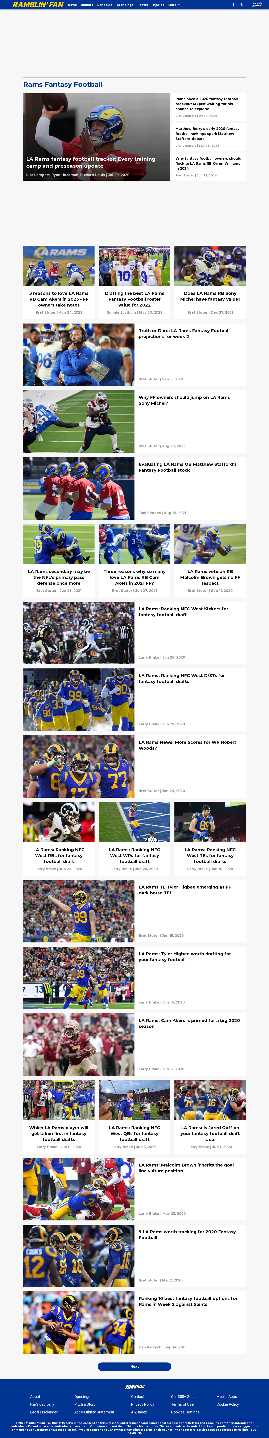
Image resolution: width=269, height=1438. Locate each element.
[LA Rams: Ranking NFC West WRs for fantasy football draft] (134, 839)
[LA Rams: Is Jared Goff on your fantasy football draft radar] (210, 1117)
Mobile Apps (226, 1396)
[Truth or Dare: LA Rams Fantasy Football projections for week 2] (134, 355)
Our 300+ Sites (183, 1396)
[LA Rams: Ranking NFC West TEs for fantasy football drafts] (210, 839)
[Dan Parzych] (150, 1347)
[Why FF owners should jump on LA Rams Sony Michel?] (134, 421)
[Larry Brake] (149, 657)
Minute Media (36, 1423)
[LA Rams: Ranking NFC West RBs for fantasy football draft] (59, 839)
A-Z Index (139, 1412)
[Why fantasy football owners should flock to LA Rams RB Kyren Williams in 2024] (209, 166)
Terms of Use (182, 1404)
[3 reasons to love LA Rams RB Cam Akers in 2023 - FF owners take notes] (59, 282)
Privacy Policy (142, 1404)
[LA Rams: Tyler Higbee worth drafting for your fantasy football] (134, 978)
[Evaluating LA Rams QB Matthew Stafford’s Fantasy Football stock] (134, 488)
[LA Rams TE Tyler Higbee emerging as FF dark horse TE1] (134, 911)
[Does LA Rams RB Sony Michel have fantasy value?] (210, 282)
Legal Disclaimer (44, 1412)
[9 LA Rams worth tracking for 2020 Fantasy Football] (134, 1256)
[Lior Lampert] (185, 116)
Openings (82, 1396)
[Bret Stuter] (184, 175)
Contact (137, 1396)
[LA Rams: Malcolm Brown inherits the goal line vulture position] (134, 1189)
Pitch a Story (84, 1404)
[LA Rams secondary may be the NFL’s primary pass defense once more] (59, 561)
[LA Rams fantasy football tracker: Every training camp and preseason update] (96, 137)
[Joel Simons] (150, 512)
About (35, 1396)
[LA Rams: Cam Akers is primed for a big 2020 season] (134, 1044)
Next (135, 1367)
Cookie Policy (227, 1404)
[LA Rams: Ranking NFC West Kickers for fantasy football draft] (134, 633)
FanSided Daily (42, 1404)
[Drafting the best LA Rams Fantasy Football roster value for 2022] (134, 282)
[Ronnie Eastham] (121, 312)
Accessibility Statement (94, 1412)
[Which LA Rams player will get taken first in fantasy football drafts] (59, 1117)
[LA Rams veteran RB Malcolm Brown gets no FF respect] (210, 561)
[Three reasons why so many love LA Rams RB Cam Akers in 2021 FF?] (134, 561)
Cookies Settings (185, 1412)
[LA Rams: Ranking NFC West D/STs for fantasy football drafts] (134, 699)
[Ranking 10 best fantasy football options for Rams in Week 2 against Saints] (134, 1322)
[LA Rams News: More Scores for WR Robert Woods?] (134, 766)
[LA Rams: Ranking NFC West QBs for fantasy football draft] (134, 1117)
